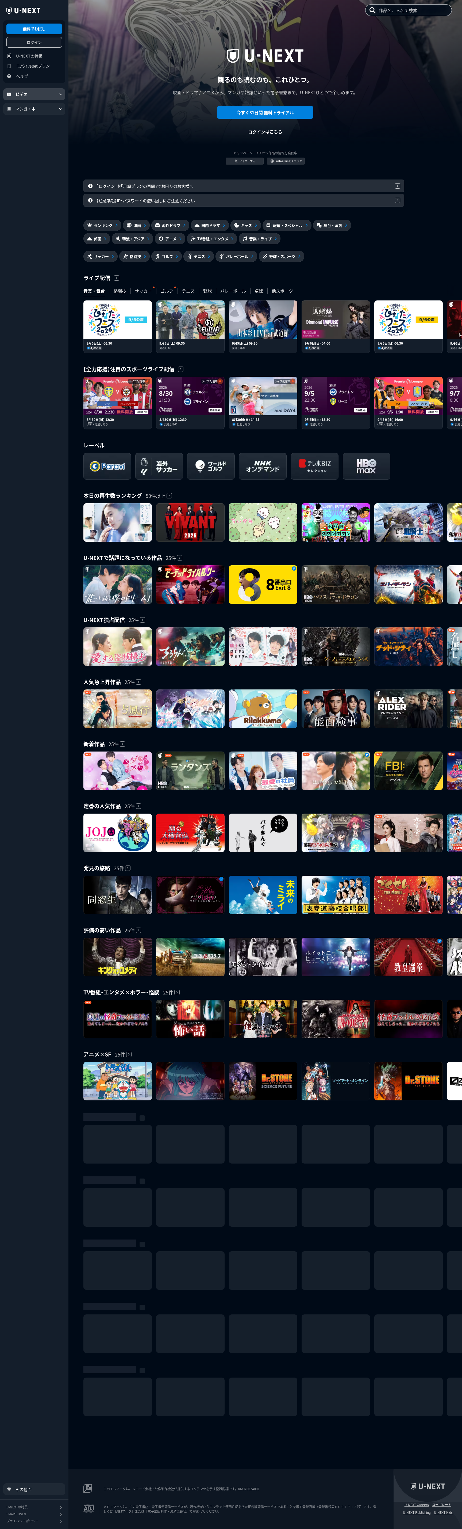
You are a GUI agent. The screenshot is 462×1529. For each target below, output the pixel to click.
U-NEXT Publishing (417, 1512)
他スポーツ (282, 291)
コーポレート (441, 1505)
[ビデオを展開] (60, 94)
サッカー (143, 291)
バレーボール (233, 291)
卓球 (259, 291)
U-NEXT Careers (417, 1505)
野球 (207, 291)
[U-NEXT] (23, 10)
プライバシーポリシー (22, 1521)
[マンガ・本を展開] (60, 109)
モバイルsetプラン (33, 66)
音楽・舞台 (94, 291)
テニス (188, 291)
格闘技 (119, 291)
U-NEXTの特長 (29, 56)
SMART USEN (16, 1514)
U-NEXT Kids (443, 1512)
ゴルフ (166, 291)
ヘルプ (22, 76)
